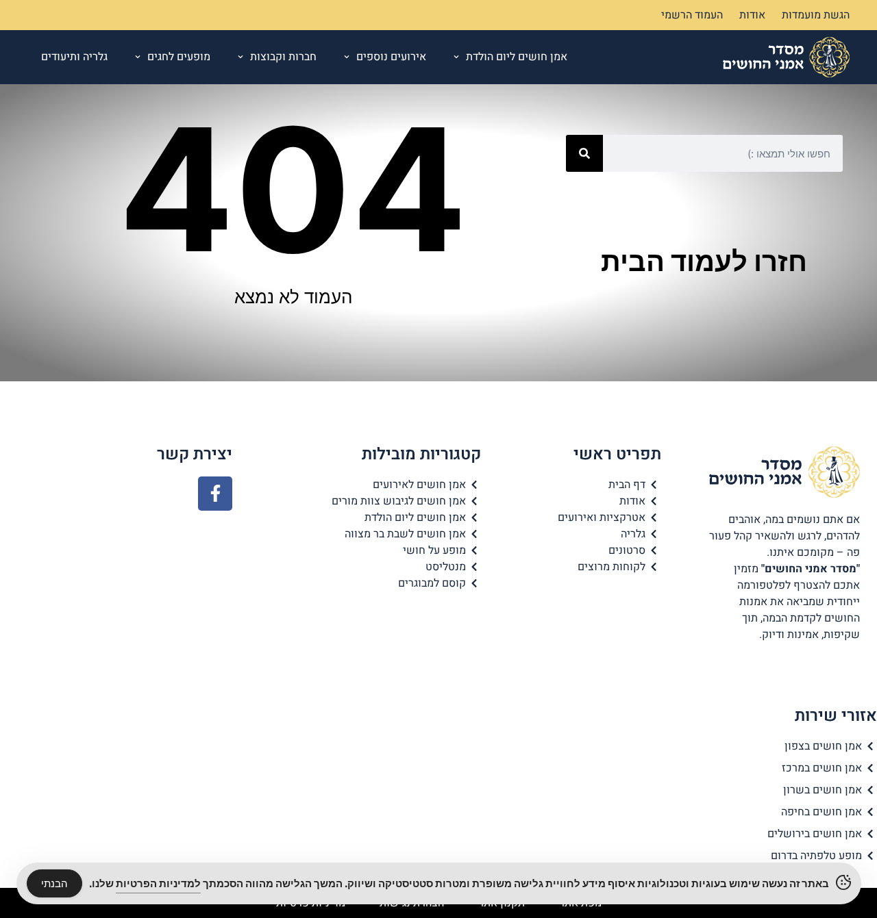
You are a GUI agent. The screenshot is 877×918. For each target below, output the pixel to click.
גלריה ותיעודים (74, 57)
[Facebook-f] (215, 493)
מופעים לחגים (178, 57)
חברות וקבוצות (283, 57)
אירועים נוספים (391, 57)
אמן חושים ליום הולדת (516, 57)
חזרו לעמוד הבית (704, 261)
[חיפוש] (584, 153)
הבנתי (54, 883)
